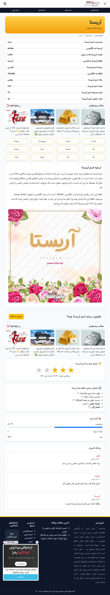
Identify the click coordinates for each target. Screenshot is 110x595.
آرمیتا (42, 157)
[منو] (105, 4)
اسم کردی (41, 10)
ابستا (94, 141)
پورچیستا (42, 141)
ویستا (16, 149)
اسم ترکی (68, 10)
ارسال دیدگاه (16, 316)
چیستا (16, 141)
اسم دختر (89, 35)
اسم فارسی (94, 10)
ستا (93, 149)
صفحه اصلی (99, 35)
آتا (94, 157)
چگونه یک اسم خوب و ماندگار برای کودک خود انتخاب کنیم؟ (53, 536)
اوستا (68, 141)
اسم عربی (15, 10)
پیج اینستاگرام (12, 535)
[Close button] (37, 542)
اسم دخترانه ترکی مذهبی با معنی (54, 530)
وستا (42, 149)
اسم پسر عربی (29, 539)
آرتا (68, 157)
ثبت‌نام (20, 577)
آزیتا (16, 157)
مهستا (67, 149)
